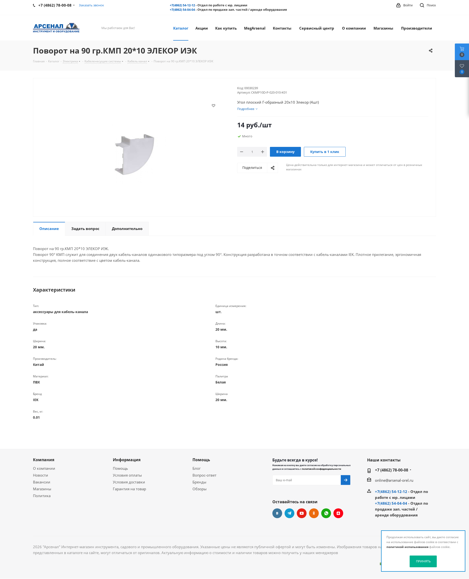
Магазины (42, 488)
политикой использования (407, 547)
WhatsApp (326, 513)
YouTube (302, 513)
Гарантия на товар (129, 488)
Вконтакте (277, 513)
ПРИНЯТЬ (423, 561)
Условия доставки (129, 482)
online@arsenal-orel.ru (394, 480)
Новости (40, 475)
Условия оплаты (127, 475)
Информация (126, 459)
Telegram (289, 513)
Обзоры (199, 488)
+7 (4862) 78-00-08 (391, 470)
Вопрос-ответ (204, 475)
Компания (43, 459)
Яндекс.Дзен (338, 513)
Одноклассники (314, 513)
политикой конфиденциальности (321, 468)
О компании (44, 468)
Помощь (120, 468)
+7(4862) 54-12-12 (182, 5)
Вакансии (41, 482)
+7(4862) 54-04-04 (182, 9)
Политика (42, 495)
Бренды (199, 482)
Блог (196, 468)
